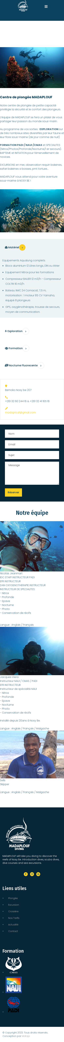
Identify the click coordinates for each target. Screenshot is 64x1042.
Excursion (13, 904)
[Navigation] (46, 5)
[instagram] (32, 874)
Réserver (13, 492)
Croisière (13, 911)
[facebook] (26, 874)
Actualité (13, 924)
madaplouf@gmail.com (20, 412)
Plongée (13, 898)
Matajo (26, 1036)
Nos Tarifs (13, 918)
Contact (13, 931)
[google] (38, 874)
